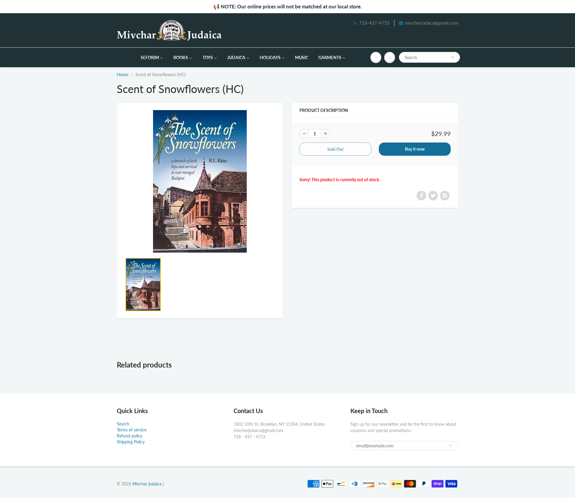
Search (123, 423)
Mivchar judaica (146, 483)
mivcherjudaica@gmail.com (431, 23)
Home (122, 74)
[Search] (453, 57)
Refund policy (129, 435)
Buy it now (415, 149)
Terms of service (131, 429)
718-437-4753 (374, 23)
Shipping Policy (131, 441)
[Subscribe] (451, 445)
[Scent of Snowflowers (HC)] (199, 181)
